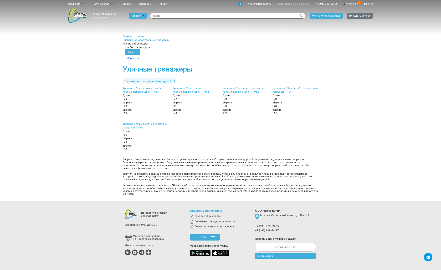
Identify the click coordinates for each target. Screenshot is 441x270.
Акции (163, 4)
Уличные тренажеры (157, 68)
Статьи (126, 4)
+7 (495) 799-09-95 (326, 3)
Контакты (145, 4)
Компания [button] (74, 4)
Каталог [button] (136, 15)
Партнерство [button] (101, 4)
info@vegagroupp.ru (259, 3)
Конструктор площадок (326, 15)
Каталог (202, 237)
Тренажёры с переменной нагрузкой (149, 81)
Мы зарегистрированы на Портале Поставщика (148, 237)
